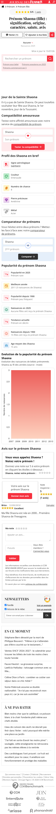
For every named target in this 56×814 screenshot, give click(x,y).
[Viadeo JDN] (41, 805)
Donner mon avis (20, 496)
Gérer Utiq (49, 777)
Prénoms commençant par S (15, 68)
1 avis (38, 11)
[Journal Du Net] (41, 793)
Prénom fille (24, 6)
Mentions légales (10, 780)
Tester (26, 147)
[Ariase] (14, 810)
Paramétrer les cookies (33, 777)
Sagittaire (15, 165)
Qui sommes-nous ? (13, 774)
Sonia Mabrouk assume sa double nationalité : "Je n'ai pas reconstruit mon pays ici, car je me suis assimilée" (25, 690)
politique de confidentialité (36, 584)
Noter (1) (13, 34)
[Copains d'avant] (14, 804)
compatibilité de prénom (27, 124)
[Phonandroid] (41, 811)
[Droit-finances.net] (41, 799)
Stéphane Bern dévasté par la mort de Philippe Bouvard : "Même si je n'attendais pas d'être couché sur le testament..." (26, 641)
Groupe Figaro (25, 780)
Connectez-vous (41, 551)
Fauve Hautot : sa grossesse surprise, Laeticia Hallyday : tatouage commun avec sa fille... (28, 667)
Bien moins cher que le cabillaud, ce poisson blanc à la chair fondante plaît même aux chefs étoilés (27, 717)
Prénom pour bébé (11, 64)
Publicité (34, 774)
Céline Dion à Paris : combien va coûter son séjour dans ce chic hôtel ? (27, 679)
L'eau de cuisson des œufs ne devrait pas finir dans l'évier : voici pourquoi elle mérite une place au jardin (27, 730)
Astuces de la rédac (16, 609)
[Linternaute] (14, 798)
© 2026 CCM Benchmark (43, 780)
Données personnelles (12, 777)
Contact (26, 774)
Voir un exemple (44, 605)
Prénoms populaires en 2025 (34, 64)
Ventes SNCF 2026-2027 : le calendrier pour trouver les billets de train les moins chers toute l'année (28, 654)
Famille (10, 605)
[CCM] (14, 793)
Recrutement (45, 774)
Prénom (11, 6)
